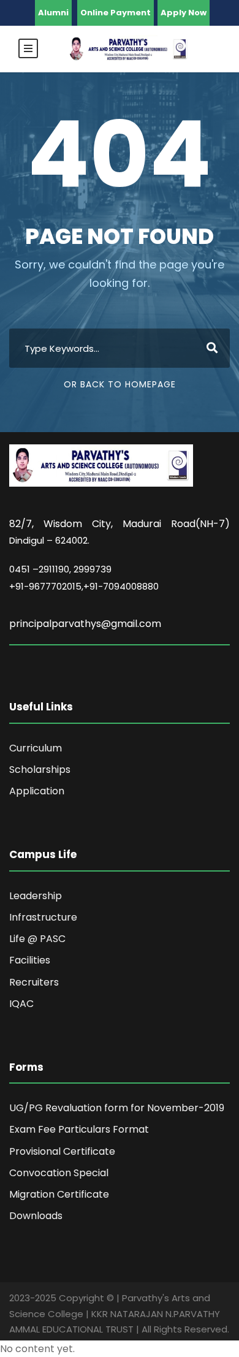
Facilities (29, 960)
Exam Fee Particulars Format (79, 1129)
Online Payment (115, 12)
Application (36, 791)
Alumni (53, 12)
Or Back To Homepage (120, 384)
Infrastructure (43, 917)
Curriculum (35, 748)
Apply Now (184, 12)
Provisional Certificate (62, 1151)
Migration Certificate (59, 1194)
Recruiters (34, 982)
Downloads (36, 1216)
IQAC (21, 1004)
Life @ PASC (37, 939)
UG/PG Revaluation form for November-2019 (116, 1108)
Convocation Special (58, 1173)
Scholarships (39, 769)
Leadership (35, 896)
